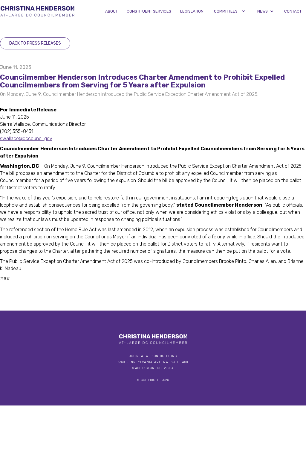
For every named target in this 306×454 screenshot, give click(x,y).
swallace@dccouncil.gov (26, 138)
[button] (229, 11)
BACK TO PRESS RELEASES (35, 43)
